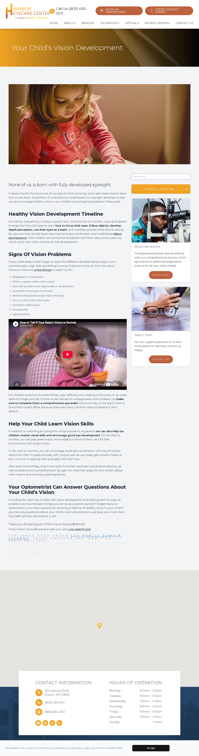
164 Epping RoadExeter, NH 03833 (57, 692)
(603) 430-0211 (55, 702)
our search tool (80, 529)
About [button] (69, 23)
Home (53, 23)
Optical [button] (131, 23)
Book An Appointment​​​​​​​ (116, 10)
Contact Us (184, 23)
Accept (151, 748)
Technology (109, 23)
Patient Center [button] (156, 23)
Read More (161, 275)
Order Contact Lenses (167, 10)
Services (87, 23)
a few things (42, 270)
